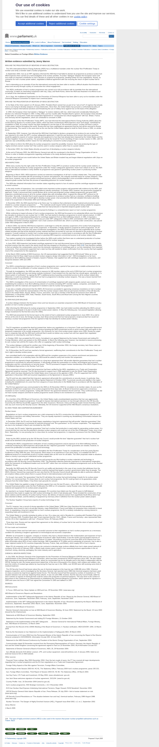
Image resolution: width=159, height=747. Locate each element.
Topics (100, 46)
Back (13, 720)
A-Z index (7, 743)
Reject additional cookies (61, 23)
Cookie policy (77, 743)
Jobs (43, 743)
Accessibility (83, 32)
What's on (36, 46)
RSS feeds (102, 32)
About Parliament (53, 42)
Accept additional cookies (31, 23)
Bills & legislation (47, 46)
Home (7, 42)
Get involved (66, 42)
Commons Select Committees (99, 49)
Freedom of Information (33, 743)
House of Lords (26, 46)
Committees (58, 46)
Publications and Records (48, 49)
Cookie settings (87, 23)
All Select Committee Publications (80, 49)
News (94, 46)
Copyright (61, 743)
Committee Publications (63, 49)
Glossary (14, 743)
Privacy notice (68, 743)
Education (83, 42)
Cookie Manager (86, 743)
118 (82, 245)
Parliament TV (86, 46)
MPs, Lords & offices (38, 42)
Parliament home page (19, 49)
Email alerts (93, 32)
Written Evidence (41, 54)
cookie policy (80, 16)
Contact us (111, 32)
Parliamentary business (20, 42)
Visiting (75, 42)
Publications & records (72, 46)
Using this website (51, 743)
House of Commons (12, 46)
